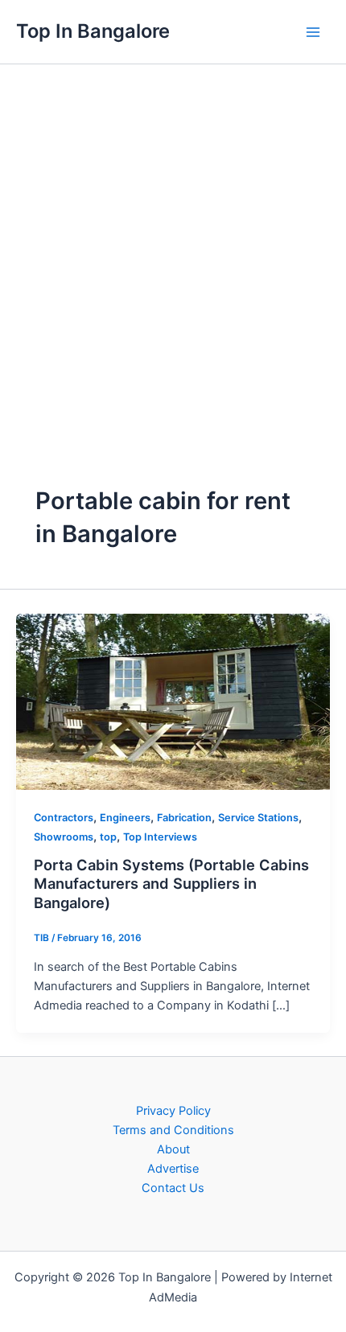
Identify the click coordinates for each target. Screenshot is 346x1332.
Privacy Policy (173, 1111)
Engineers (125, 818)
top (108, 837)
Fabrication (184, 818)
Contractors (63, 818)
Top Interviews (160, 837)
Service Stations (258, 818)
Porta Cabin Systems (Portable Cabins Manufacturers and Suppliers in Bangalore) (171, 883)
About (173, 1149)
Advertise (173, 1168)
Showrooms (63, 837)
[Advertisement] (173, 245)
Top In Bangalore (93, 31)
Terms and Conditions (173, 1130)
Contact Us (173, 1188)
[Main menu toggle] (313, 32)
